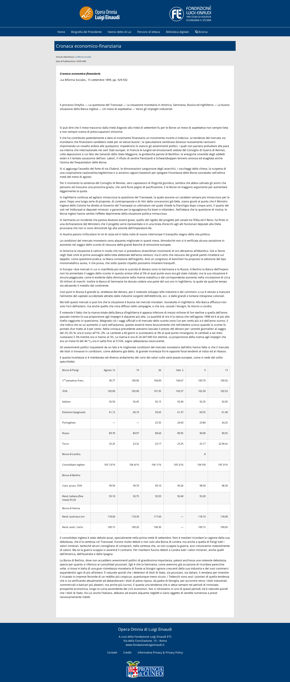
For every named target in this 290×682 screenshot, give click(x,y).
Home (61, 32)
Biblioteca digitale (177, 32)
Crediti (127, 652)
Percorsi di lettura (148, 32)
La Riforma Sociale (83, 57)
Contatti (112, 652)
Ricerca (203, 32)
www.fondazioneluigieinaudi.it (145, 645)
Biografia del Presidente (86, 32)
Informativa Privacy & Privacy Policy (160, 652)
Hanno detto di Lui (119, 32)
